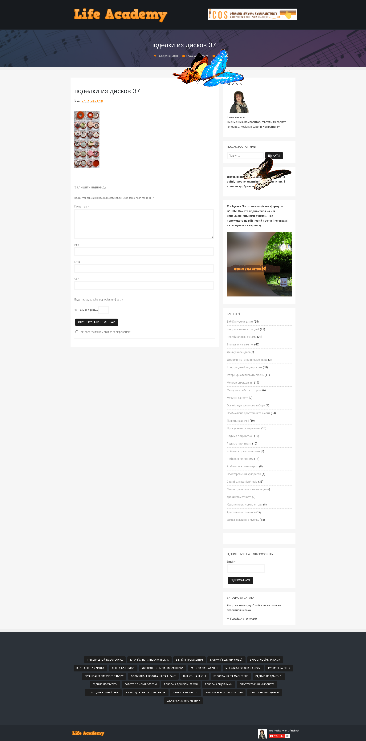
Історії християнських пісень (245, 375)
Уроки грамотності (239, 497)
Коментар (81, 206)
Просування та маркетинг (244, 428)
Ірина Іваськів (92, 100)
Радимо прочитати (239, 443)
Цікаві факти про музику (243, 520)
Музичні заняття (237, 398)
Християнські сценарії (241, 512)
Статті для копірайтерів (242, 481)
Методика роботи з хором (244, 390)
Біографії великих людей (243, 329)
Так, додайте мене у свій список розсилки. (105, 331)
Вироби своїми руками (241, 337)
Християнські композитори (244, 504)
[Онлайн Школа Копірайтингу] (252, 19)
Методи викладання (240, 382)
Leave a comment (197, 56)
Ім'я (76, 244)
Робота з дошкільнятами (243, 451)
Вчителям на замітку (240, 344)
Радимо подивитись (240, 436)
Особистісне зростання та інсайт (248, 413)
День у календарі (238, 352)
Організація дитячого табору (246, 405)
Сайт (77, 278)
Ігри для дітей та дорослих (244, 367)
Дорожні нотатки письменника (247, 359)
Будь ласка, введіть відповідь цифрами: (99, 299)
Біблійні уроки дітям (240, 321)
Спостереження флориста (244, 474)
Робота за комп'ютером (242, 466)
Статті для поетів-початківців (246, 489)
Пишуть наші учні (238, 420)
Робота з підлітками (240, 459)
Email (77, 261)
